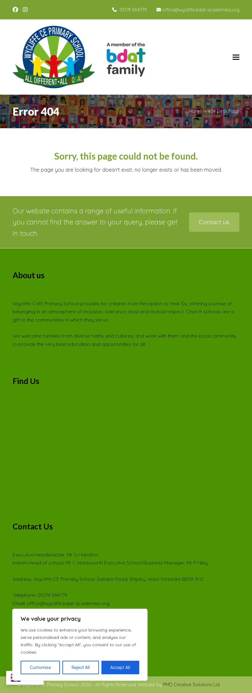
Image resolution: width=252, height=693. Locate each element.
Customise (40, 667)
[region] (80, 645)
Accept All (120, 667)
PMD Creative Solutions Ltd (191, 684)
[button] (236, 57)
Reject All (81, 667)
